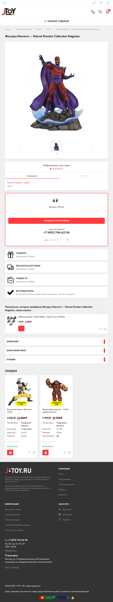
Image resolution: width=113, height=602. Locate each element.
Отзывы (11, 360)
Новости (62, 490)
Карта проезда (12, 567)
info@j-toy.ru (11, 551)
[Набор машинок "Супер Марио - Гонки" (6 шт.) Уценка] (11, 321)
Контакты (63, 495)
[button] (106, 310)
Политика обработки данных (17, 525)
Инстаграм (67, 515)
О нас (61, 474)
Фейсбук (66, 520)
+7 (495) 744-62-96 (56, 232)
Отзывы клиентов (66, 485)
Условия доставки (12, 515)
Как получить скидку (14, 530)
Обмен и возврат (12, 520)
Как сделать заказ (13, 510)
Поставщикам (65, 479)
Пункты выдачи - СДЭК (18, 182)
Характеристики (16, 351)
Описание (12, 342)
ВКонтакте (67, 510)
